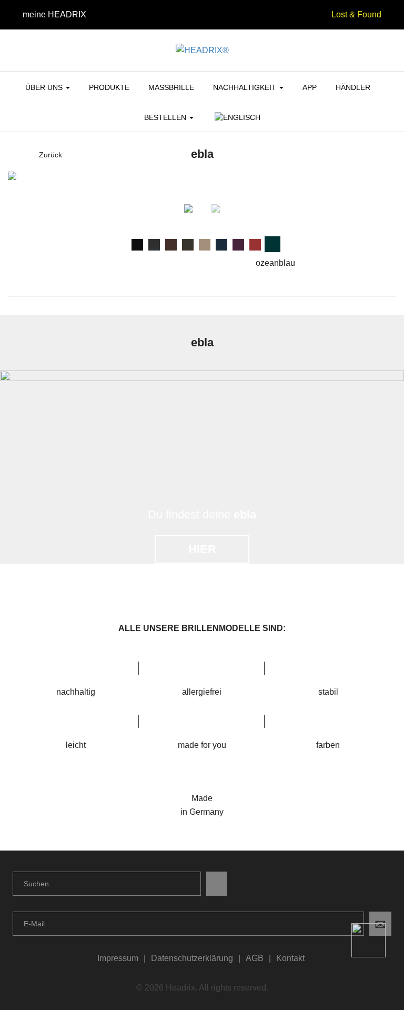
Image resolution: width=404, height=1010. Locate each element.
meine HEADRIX (54, 14)
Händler (353, 87)
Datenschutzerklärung (192, 958)
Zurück (50, 155)
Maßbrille (171, 87)
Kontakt (290, 958)
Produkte (109, 87)
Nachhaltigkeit (245, 87)
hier (202, 549)
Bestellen (166, 117)
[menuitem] (236, 122)
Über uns (45, 87)
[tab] (137, 245)
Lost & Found (356, 14)
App (309, 87)
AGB (255, 958)
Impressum (117, 958)
